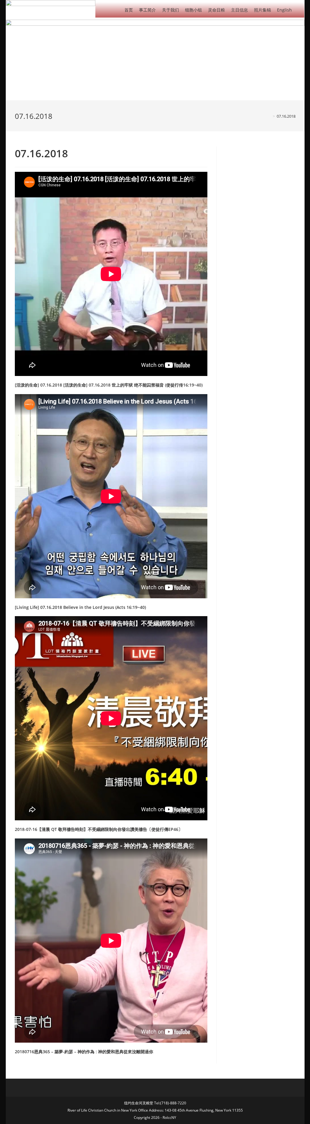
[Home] (269, 116)
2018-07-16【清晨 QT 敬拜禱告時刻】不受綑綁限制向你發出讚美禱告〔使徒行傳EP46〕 (99, 829)
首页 (128, 10)
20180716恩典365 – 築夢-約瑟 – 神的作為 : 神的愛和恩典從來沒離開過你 (84, 1051)
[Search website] (299, 9)
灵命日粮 (216, 10)
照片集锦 (262, 10)
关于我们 (170, 10)
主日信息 (239, 10)
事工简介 (147, 10)
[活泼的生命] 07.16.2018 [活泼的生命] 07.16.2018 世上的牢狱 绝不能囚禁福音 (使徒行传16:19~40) (109, 385)
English (284, 10)
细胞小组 (193, 10)
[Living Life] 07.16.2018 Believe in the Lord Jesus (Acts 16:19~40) (80, 607)
